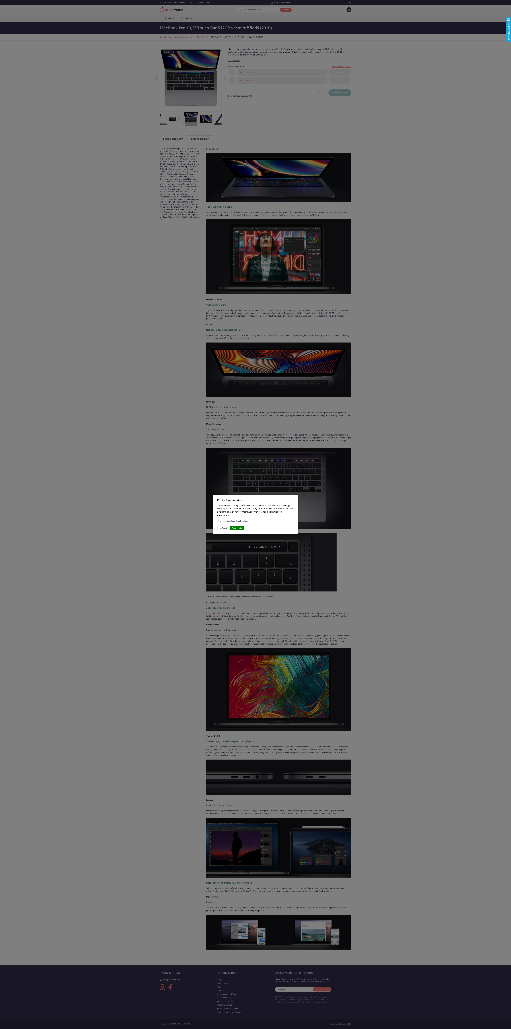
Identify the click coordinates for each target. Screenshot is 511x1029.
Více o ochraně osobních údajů (232, 521)
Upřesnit (223, 528)
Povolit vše (237, 528)
